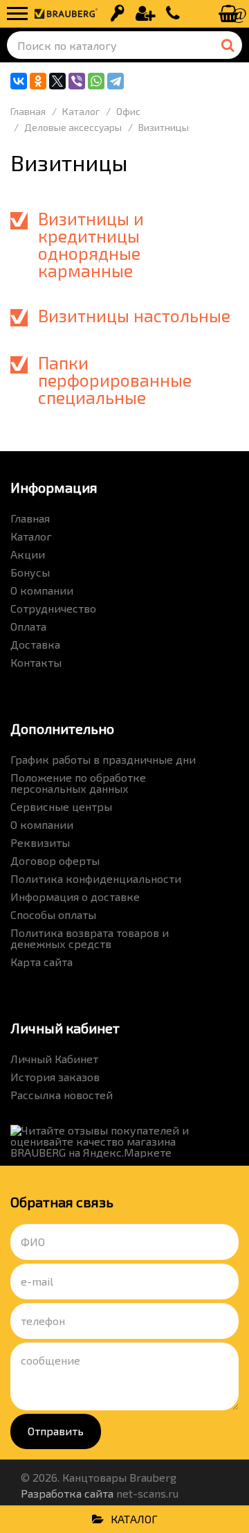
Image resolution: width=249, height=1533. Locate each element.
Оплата (28, 626)
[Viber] (76, 81)
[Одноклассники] (38, 81)
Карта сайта (41, 961)
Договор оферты (55, 860)
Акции (27, 554)
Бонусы (30, 572)
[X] (57, 81)
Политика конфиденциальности (95, 878)
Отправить (56, 1430)
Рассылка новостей (61, 1094)
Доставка (35, 644)
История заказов (55, 1076)
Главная (30, 518)
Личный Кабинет (54, 1058)
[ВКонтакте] (18, 81)
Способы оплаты (53, 914)
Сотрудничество (53, 608)
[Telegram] (115, 81)
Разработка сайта (67, 1493)
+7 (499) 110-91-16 (173, 14)
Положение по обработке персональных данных (78, 783)
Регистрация (145, 14)
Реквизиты (40, 842)
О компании (41, 590)
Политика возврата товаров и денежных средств (89, 938)
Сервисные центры (61, 806)
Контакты (36, 662)
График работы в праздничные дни (103, 759)
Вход (117, 14)
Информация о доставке (75, 896)
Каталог (31, 536)
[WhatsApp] (96, 81)
